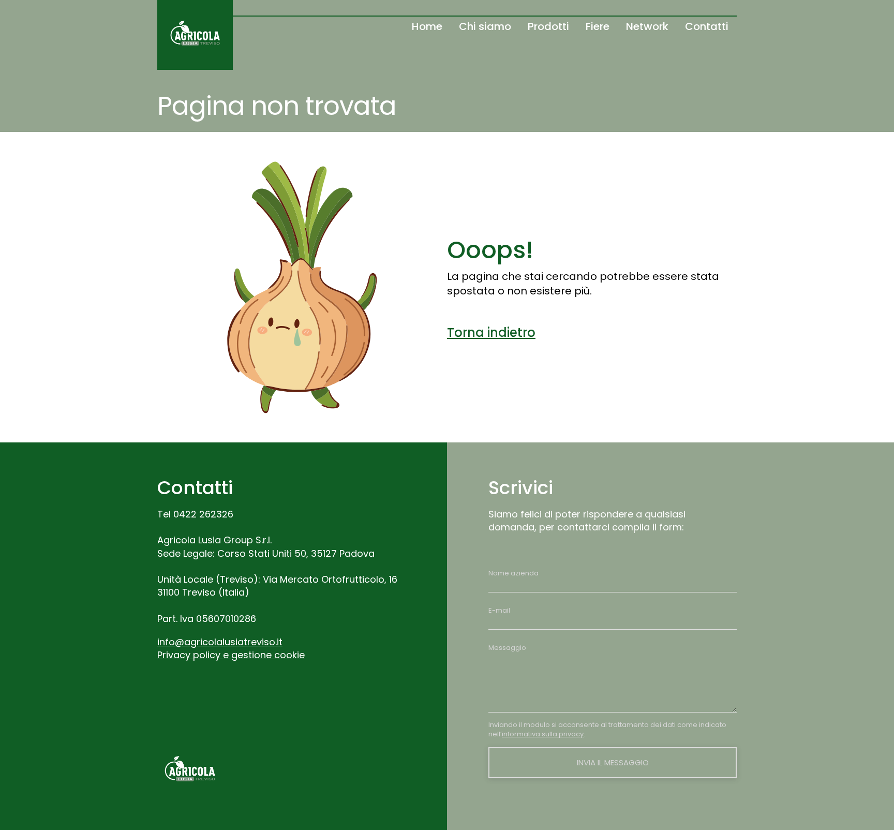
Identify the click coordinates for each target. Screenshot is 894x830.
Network (647, 26)
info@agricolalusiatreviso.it (219, 641)
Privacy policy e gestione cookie (231, 654)
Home (427, 26)
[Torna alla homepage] (190, 770)
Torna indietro (491, 332)
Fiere (597, 26)
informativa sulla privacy (543, 734)
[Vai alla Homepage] (195, 35)
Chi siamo (485, 26)
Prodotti (548, 26)
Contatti (706, 26)
